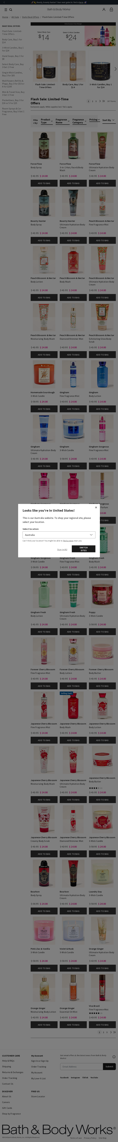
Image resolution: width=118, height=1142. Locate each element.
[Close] (96, 507)
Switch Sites (84, 549)
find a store (68, 540)
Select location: (31, 528)
